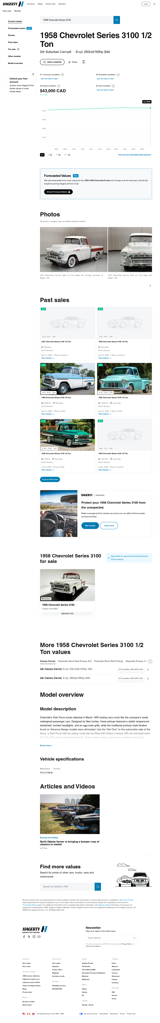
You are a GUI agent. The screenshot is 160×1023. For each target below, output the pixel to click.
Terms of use (131, 1014)
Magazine (55, 973)
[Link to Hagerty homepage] (35, 929)
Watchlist (17, 11)
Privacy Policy (126, 944)
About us (115, 966)
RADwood (85, 979)
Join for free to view (49, 79)
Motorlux (85, 976)
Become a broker (28, 1001)
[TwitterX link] (29, 936)
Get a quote (90, 525)
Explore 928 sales (50, 479)
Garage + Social (87, 1005)
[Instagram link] (34, 936)
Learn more (109, 525)
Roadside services (59, 985)
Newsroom (116, 976)
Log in (146, 4)
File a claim (26, 966)
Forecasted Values (29, 905)
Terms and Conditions (93, 946)
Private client (27, 992)
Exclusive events (58, 976)
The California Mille (89, 969)
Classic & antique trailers (31, 985)
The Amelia (86, 966)
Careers (115, 973)
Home (114, 963)
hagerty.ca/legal (104, 905)
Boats (24, 989)
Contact (114, 979)
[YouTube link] (39, 936)
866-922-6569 (57, 989)
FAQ (113, 992)
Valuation (55, 966)
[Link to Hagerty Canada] (28, 1014)
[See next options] (150, 661)
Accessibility (104, 1014)
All (83, 995)
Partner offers (57, 969)
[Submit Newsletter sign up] (134, 938)
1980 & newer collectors (31, 976)
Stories (84, 992)
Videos (84, 989)
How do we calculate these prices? (134, 155)
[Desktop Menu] (154, 4)
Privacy (114, 995)
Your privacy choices (91, 1014)
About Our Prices (126, 900)
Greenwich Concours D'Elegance (94, 973)
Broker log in (27, 1005)
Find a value (7, 11)
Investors (115, 982)
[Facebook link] (24, 936)
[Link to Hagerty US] (23, 1014)
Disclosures (114, 1014)
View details (46, 358)
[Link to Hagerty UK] (33, 1014)
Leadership (116, 969)
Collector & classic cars (31, 979)
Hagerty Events (87, 963)
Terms (114, 998)
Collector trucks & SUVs (31, 982)
